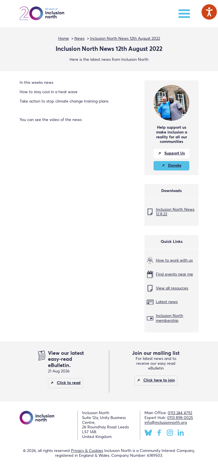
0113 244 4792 (180, 413)
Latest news (167, 302)
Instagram (170, 433)
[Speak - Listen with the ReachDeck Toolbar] (209, 12)
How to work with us (174, 260)
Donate (174, 166)
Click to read (69, 383)
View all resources (172, 288)
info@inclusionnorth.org (165, 423)
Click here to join (159, 380)
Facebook (159, 433)
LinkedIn (181, 433)
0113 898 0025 (180, 418)
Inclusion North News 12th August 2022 (125, 39)
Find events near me (174, 274)
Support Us (174, 153)
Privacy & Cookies (87, 451)
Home (63, 39)
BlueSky (148, 433)
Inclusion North (42, 14)
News (79, 39)
